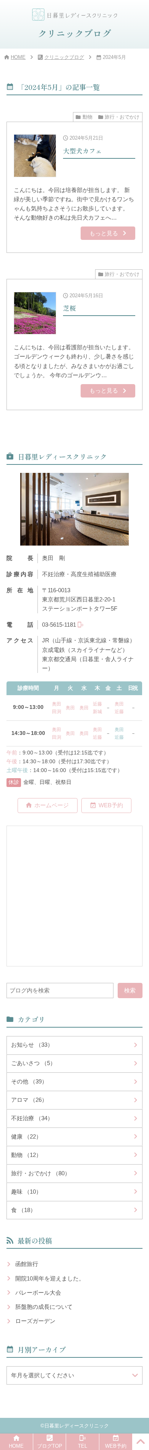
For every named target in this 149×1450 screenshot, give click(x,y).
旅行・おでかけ (122, 117)
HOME (18, 57)
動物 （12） (26, 1155)
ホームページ (51, 805)
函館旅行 (26, 1264)
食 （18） (23, 1210)
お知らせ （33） (32, 1044)
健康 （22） (26, 1136)
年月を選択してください (42, 1375)
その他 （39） (29, 1081)
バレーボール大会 (38, 1292)
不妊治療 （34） (32, 1118)
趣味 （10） (26, 1191)
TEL (82, 1446)
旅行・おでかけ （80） (40, 1173)
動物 (87, 117)
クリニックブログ (64, 57)
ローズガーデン (35, 1321)
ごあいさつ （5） (33, 1063)
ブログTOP (49, 1446)
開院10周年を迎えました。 (49, 1278)
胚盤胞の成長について (44, 1306)
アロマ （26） (29, 1099)
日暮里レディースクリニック (76, 1426)
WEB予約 (111, 805)
